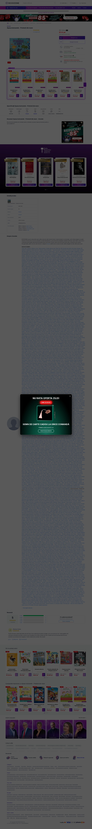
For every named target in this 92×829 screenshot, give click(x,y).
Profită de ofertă (46, 431)
